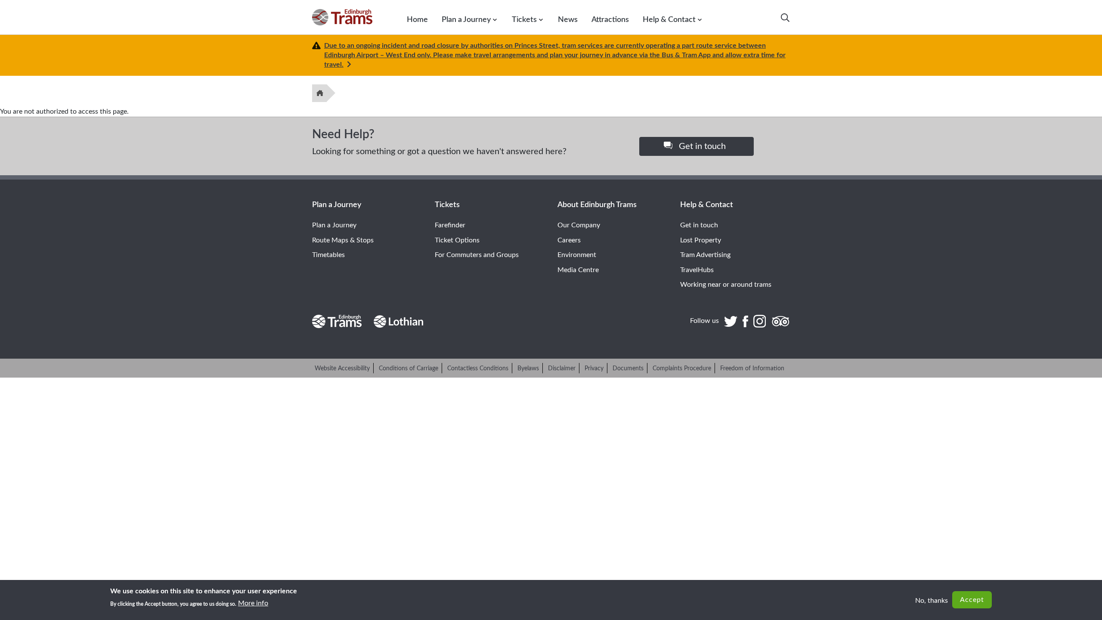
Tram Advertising (705, 254)
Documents (628, 369)
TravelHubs (697, 270)
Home (417, 20)
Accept (972, 599)
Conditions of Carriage (408, 369)
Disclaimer (562, 369)
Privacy (594, 369)
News (568, 20)
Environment (576, 254)
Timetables (328, 254)
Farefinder (450, 225)
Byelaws (528, 369)
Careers (569, 240)
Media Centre (578, 270)
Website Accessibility (342, 369)
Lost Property (700, 240)
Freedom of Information (752, 369)
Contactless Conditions (477, 369)
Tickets (524, 20)
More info (253, 603)
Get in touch (701, 146)
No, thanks (931, 600)
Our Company (578, 225)
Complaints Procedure (682, 369)
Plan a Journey (466, 20)
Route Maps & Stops (343, 240)
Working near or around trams (725, 284)
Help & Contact (669, 20)
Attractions (610, 20)
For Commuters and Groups (477, 254)
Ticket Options (457, 240)
